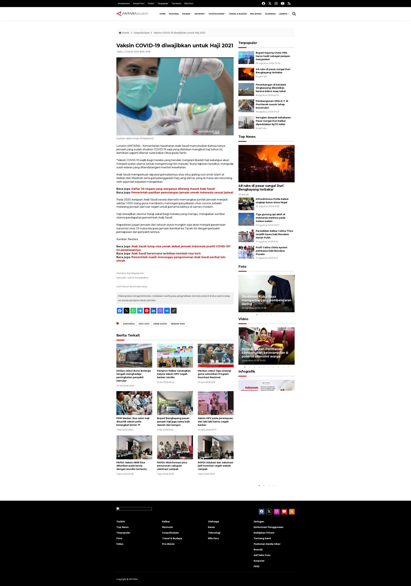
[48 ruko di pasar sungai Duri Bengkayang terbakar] (246, 73)
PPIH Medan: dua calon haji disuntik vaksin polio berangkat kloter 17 (132, 421)
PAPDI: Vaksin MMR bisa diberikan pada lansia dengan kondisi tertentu (131, 466)
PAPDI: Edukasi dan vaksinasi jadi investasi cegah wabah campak (215, 466)
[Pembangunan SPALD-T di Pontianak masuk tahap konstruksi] (246, 105)
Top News (176, 3)
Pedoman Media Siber (267, 544)
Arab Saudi (160, 324)
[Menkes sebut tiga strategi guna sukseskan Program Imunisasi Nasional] (216, 355)
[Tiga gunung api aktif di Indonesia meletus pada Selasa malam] (246, 219)
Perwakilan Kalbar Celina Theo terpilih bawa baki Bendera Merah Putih (274, 234)
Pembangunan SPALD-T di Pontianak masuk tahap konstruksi (272, 104)
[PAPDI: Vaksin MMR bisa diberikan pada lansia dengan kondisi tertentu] (134, 447)
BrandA (258, 549)
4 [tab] (271, 314)
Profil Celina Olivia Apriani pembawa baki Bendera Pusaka (271, 251)
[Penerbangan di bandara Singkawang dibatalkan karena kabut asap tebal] (246, 89)
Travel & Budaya (238, 14)
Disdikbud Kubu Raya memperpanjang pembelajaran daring (266, 300)
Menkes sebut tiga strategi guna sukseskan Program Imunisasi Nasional (214, 374)
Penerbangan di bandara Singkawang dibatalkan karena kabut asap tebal (271, 88)
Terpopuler (162, 3)
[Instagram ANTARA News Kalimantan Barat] (276, 3)
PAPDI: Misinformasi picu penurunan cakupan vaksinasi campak (172, 466)
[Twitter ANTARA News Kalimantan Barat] (269, 3)
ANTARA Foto (262, 555)
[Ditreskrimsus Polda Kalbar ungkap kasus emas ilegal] (246, 203)
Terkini (151, 3)
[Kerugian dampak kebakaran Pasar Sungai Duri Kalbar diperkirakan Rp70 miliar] (246, 122)
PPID (256, 566)
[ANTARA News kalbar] (132, 14)
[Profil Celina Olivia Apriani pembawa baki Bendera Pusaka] (246, 252)
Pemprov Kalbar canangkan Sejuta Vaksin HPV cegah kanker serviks (174, 374)
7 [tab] (273, 367)
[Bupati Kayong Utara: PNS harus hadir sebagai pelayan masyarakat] (246, 57)
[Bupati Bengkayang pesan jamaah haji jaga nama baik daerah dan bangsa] (175, 402)
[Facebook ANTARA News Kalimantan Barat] (263, 3)
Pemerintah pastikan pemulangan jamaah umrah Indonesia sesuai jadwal (182, 192)
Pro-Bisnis (256, 14)
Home (163, 14)
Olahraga (270, 14)
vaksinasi (129, 324)
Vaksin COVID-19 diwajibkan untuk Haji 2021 (179, 32)
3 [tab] (266, 314)
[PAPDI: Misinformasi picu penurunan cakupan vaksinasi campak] (175, 447)
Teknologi (214, 532)
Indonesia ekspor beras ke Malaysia (263, 472)
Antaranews (124, 3)
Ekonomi (199, 14)
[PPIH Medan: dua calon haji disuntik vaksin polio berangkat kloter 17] (134, 402)
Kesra (211, 527)
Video (243, 319)
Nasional (174, 14)
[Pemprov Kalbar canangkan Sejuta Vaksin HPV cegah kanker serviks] (175, 355)
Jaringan (259, 521)
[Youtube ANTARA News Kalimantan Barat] (282, 3)
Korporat (259, 560)
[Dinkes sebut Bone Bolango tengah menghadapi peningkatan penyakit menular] (134, 355)
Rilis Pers (188, 3)
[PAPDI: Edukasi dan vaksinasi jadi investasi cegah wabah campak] (216, 447)
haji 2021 (144, 324)
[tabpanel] (266, 293)
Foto (242, 266)
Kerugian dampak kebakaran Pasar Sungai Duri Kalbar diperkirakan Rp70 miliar (273, 121)
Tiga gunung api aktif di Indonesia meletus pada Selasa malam (270, 218)
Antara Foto (138, 3)
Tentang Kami (262, 538)
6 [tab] (269, 367)
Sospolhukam (216, 14)
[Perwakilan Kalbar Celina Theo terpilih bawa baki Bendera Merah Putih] (246, 235)
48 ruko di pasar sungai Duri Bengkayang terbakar (261, 187)
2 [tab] (261, 314)
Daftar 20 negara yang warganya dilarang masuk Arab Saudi (173, 188)
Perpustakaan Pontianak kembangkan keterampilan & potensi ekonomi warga (265, 352)
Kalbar (186, 14)
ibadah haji (178, 324)
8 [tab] (278, 367)
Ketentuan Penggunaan (268, 527)
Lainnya (283, 14)
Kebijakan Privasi (264, 532)
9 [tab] (283, 367)
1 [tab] (256, 314)
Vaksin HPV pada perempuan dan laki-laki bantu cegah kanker (215, 421)
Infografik (246, 371)
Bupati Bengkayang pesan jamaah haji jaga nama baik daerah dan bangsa (173, 421)
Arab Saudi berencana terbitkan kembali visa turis (166, 253)
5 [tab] (276, 314)
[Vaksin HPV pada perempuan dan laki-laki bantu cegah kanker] (216, 402)
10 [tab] (288, 367)
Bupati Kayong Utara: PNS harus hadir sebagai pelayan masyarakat (273, 56)
